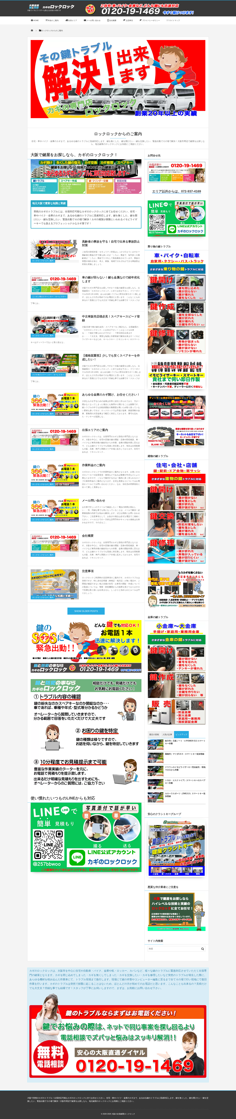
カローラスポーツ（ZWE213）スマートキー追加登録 (185, 794)
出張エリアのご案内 (95, 430)
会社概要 (88, 535)
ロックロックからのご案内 (42, 261)
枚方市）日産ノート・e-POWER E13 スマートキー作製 (185, 742)
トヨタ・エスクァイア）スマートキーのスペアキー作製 (185, 781)
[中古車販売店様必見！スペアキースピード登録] (55, 325)
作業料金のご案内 (93, 465)
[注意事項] (55, 584)
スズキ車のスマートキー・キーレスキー (48, 375)
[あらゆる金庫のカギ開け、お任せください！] (55, 404)
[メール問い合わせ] (55, 510)
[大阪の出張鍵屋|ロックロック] (51, 8)
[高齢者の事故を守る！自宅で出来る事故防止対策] (55, 250)
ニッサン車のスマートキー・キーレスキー (49, 297)
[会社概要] (55, 543)
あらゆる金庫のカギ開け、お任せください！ (111, 394)
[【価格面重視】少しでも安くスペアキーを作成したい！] (55, 363)
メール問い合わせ (93, 500)
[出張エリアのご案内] (55, 437)
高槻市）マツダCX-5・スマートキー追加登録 (184, 754)
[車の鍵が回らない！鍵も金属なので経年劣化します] (55, 284)
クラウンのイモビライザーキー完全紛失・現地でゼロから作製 (185, 768)
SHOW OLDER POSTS (86, 611)
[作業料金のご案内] (55, 474)
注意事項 (88, 571)
